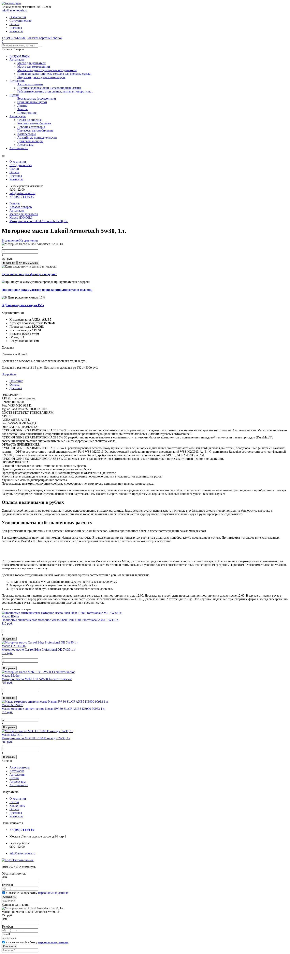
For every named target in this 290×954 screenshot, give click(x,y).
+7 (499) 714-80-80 (14, 38)
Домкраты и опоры (30, 141)
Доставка (15, 27)
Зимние (22, 109)
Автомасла (16, 59)
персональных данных (53, 892)
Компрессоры (26, 134)
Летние (22, 105)
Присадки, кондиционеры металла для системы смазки (54, 73)
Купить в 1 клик (28, 262)
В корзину (9, 262)
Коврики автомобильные (34, 123)
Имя (4, 877)
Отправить (9, 896)
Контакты (16, 31)
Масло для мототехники (33, 66)
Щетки (14, 95)
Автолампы (17, 80)
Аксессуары (17, 116)
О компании (17, 17)
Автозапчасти (18, 148)
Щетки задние (26, 112)
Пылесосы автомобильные (35, 130)
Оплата (14, 24)
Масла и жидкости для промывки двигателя (47, 70)
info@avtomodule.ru (14, 10)
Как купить (17, 805)
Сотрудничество (20, 20)
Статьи (14, 168)
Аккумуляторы (19, 56)
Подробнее (9, 374)
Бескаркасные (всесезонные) (36, 98)
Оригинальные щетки (32, 102)
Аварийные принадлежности (37, 137)
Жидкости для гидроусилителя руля (41, 77)
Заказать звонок (23, 860)
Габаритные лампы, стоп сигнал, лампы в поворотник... (55, 91)
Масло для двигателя (31, 63)
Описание (16, 381)
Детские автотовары (31, 127)
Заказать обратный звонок (44, 38)
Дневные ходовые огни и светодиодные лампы (49, 88)
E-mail (6, 934)
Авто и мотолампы (30, 84)
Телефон (7, 884)
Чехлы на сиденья (29, 119)
